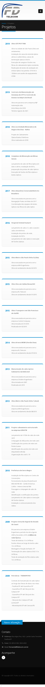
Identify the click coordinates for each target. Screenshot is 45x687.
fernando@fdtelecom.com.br (18, 647)
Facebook (3, 657)
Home (4, 23)
